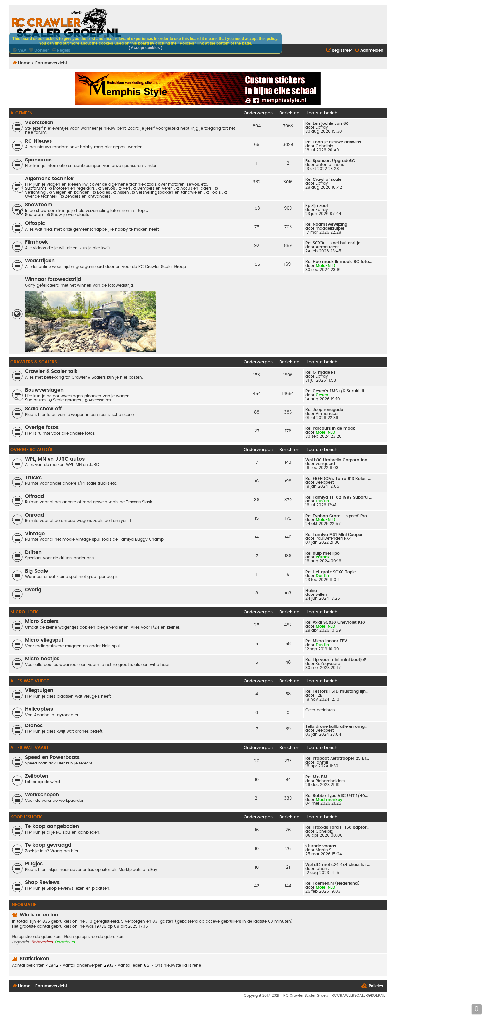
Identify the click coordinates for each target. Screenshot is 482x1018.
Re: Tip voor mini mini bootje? (335, 660)
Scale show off (43, 408)
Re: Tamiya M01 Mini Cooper (334, 535)
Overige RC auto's (31, 449)
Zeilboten (36, 776)
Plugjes (34, 863)
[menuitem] (368, 50)
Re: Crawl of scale (323, 179)
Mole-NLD (325, 266)
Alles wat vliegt (29, 681)
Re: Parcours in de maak (330, 428)
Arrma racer (327, 247)
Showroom (38, 204)
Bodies (104, 192)
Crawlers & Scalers (33, 362)
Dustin (322, 501)
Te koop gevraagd (48, 845)
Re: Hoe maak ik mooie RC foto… (338, 262)
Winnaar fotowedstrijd (53, 279)
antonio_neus (330, 165)
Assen (123, 192)
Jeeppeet (325, 482)
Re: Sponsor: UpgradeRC (330, 161)
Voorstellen (39, 122)
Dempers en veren (155, 188)
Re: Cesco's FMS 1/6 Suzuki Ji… (336, 391)
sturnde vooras (320, 846)
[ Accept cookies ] (145, 48)
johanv (323, 869)
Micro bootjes (42, 658)
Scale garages (67, 400)
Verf (127, 188)
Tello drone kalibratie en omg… (336, 726)
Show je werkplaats (70, 215)
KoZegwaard (328, 664)
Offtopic (35, 223)
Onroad (34, 515)
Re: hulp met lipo (322, 553)
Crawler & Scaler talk (51, 371)
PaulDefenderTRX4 (333, 538)
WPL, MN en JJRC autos (55, 459)
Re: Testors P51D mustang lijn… (336, 691)
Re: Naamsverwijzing (326, 224)
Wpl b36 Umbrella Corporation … (338, 460)
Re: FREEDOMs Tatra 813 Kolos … (338, 479)
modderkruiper (330, 228)
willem (322, 594)
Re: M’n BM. (316, 777)
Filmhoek (36, 242)
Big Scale (36, 571)
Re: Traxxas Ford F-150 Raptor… (337, 827)
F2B (319, 695)
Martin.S (323, 850)
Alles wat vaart (29, 747)
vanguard (325, 464)
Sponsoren (38, 160)
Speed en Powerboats (52, 757)
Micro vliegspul (44, 640)
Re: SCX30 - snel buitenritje (332, 243)
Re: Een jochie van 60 (327, 123)
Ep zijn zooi (316, 206)
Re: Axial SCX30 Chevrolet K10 (335, 622)
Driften (33, 552)
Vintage (35, 533)
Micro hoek (24, 612)
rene (196, 965)
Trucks (33, 477)
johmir (322, 762)
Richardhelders (330, 781)
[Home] (67, 23)
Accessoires (100, 400)
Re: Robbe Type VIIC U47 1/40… (336, 796)
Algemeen (21, 113)
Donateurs (65, 942)
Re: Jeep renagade (324, 410)
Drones (34, 725)
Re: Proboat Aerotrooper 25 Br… (337, 758)
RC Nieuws (38, 141)
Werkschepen (42, 794)
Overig (33, 589)
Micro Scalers (42, 621)
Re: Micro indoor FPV (326, 641)
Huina (311, 591)
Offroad (34, 496)
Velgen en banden (72, 192)
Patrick (323, 557)
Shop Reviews (42, 882)
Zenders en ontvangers (87, 196)
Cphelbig (324, 146)
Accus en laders (196, 188)
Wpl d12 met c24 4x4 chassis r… (337, 865)
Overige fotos (42, 427)
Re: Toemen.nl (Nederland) (332, 883)
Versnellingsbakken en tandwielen (170, 192)
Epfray (322, 127)
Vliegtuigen (39, 690)
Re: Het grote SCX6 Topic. (331, 572)
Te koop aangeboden (52, 826)
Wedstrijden (40, 260)
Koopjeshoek (26, 817)
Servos (109, 188)
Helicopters (39, 709)
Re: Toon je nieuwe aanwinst (334, 142)
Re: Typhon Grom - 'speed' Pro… (337, 516)
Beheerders (42, 942)
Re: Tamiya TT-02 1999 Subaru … (338, 497)
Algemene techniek (49, 178)
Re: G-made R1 (320, 372)
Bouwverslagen (44, 390)
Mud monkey (329, 799)
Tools (216, 192)
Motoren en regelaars (74, 188)
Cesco (322, 395)
